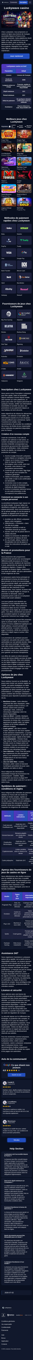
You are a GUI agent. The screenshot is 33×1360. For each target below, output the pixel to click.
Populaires (4, 126)
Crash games (21, 126)
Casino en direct (13, 126)
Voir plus (16, 1140)
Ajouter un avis (16, 1075)
